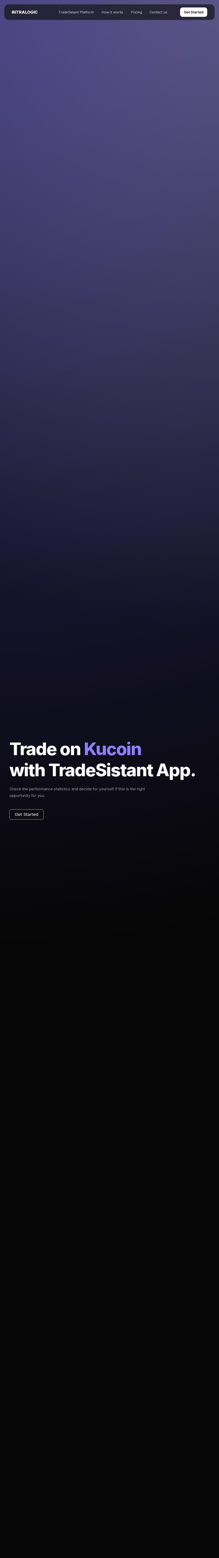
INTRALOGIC (25, 12)
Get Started (193, 12)
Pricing (136, 12)
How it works (112, 12)
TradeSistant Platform (76, 12)
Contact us (158, 12)
